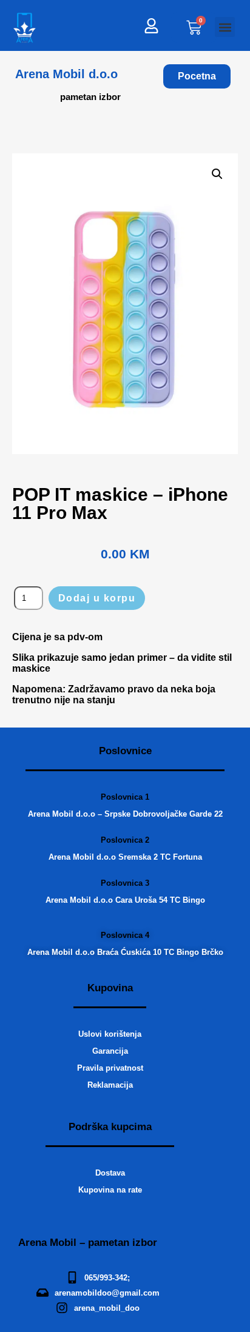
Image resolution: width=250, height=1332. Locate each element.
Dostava (110, 1172)
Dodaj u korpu (97, 598)
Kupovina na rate (110, 1189)
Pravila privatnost (110, 1068)
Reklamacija (110, 1084)
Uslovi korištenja (109, 1034)
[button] (225, 27)
